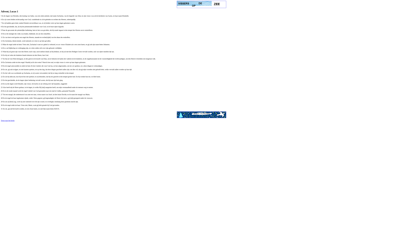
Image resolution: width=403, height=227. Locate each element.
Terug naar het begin (7, 120)
